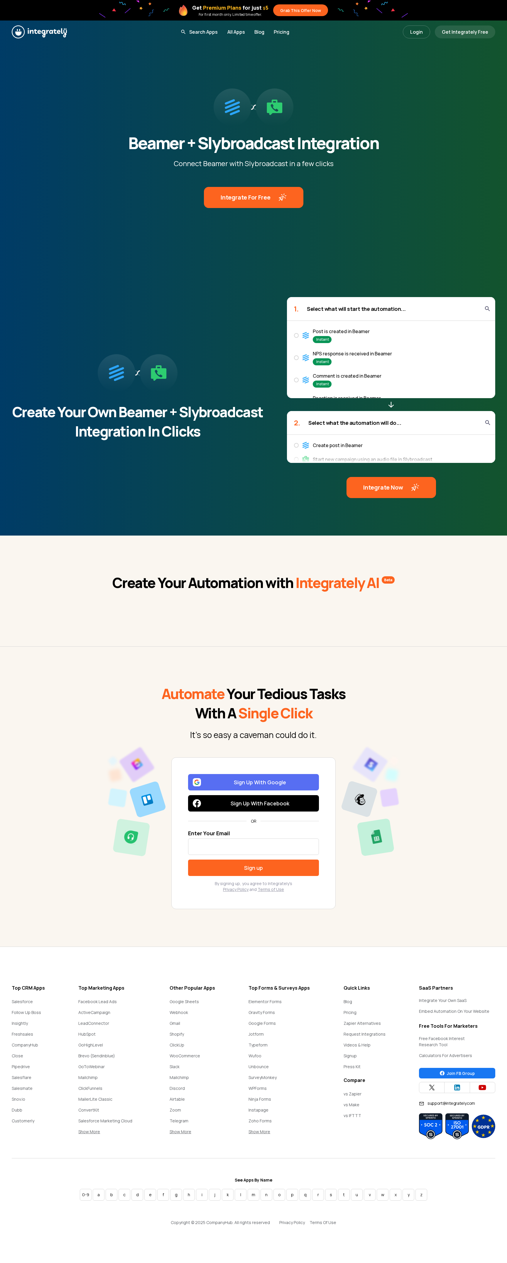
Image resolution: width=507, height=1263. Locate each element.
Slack (175, 1066)
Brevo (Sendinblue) (96, 1056)
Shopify (177, 1034)
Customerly (23, 1121)
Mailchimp (88, 1077)
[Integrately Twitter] (431, 1087)
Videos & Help (357, 1045)
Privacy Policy (236, 889)
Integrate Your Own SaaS (443, 1000)
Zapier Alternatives (362, 1023)
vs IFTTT (352, 1115)
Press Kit (352, 1066)
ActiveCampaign (94, 1012)
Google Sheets (184, 1001)
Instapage (258, 1110)
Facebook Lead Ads (97, 1001)
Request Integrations (365, 1034)
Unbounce (259, 1066)
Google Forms (262, 1023)
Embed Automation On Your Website (454, 1011)
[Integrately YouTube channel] (482, 1087)
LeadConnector (93, 1023)
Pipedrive (21, 1066)
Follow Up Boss (26, 1012)
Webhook (179, 1012)
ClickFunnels (90, 1088)
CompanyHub (25, 1045)
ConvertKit (88, 1110)
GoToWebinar (91, 1066)
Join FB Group (461, 1073)
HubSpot (87, 1034)
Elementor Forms (265, 1001)
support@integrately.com (451, 1103)
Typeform (258, 1045)
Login (416, 32)
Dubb (17, 1110)
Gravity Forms (262, 1012)
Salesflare (21, 1077)
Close (17, 1056)
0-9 (85, 1194)
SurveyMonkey (263, 1077)
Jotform (256, 1034)
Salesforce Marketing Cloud (105, 1121)
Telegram (179, 1121)
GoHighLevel (90, 1045)
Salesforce (22, 1001)
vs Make (351, 1104)
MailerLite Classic (95, 1099)
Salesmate (22, 1088)
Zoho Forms (260, 1121)
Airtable (177, 1099)
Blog (259, 32)
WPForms (258, 1088)
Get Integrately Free (465, 32)
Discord (177, 1088)
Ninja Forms (260, 1099)
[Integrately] (39, 32)
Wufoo (255, 1056)
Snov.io (18, 1099)
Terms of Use (271, 889)
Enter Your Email (209, 833)
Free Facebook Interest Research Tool (442, 1041)
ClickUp (177, 1045)
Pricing (281, 32)
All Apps (236, 32)
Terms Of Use (323, 1222)
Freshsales (22, 1034)
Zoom (175, 1110)
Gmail (175, 1023)
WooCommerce (185, 1056)
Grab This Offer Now (300, 10)
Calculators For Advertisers (445, 1055)
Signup (350, 1056)
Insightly (20, 1023)
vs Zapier (352, 1094)
